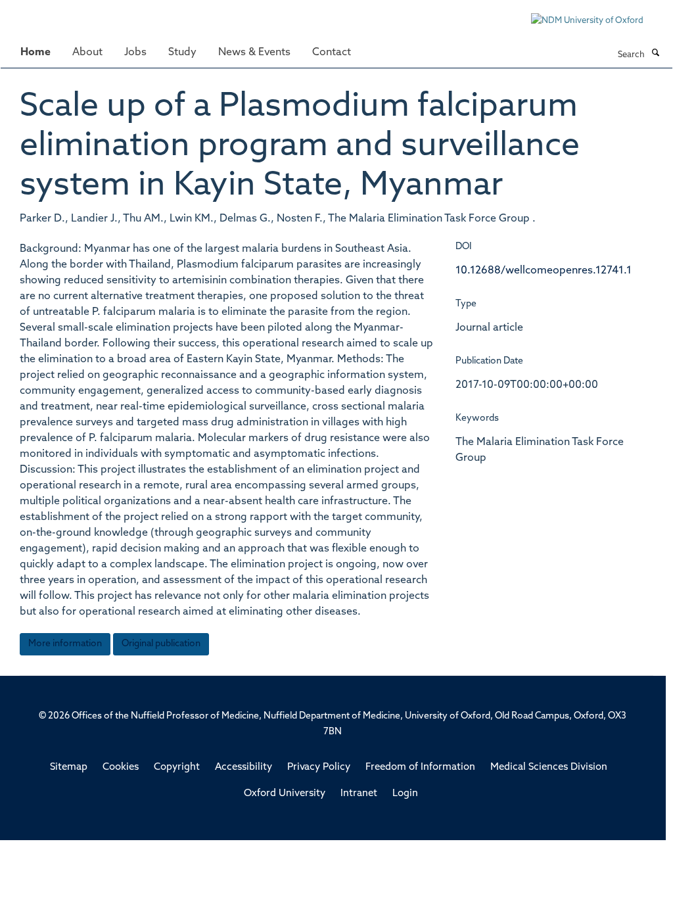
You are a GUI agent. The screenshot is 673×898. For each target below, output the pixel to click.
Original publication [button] (161, 644)
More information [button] (65, 644)
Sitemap (68, 767)
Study (182, 52)
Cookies (121, 767)
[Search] (655, 54)
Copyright (177, 767)
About (87, 52)
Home (35, 52)
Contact (331, 52)
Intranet (358, 794)
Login (405, 794)
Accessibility (243, 767)
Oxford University (284, 794)
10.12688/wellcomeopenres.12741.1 (543, 271)
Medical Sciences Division (548, 767)
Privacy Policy (318, 767)
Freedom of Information (420, 767)
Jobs (135, 52)
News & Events (254, 52)
